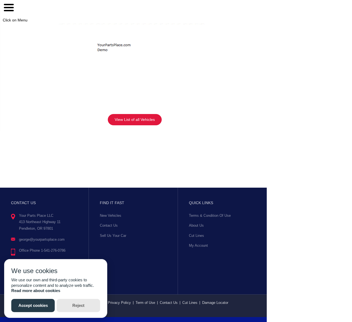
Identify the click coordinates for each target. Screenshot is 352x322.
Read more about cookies (35, 290)
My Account (198, 245)
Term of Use (145, 303)
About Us (196, 225)
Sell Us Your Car (113, 236)
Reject (78, 305)
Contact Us (109, 225)
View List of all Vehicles (135, 119)
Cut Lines (196, 236)
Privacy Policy (119, 303)
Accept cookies (33, 305)
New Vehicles (110, 215)
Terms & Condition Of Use (210, 215)
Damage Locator (215, 303)
